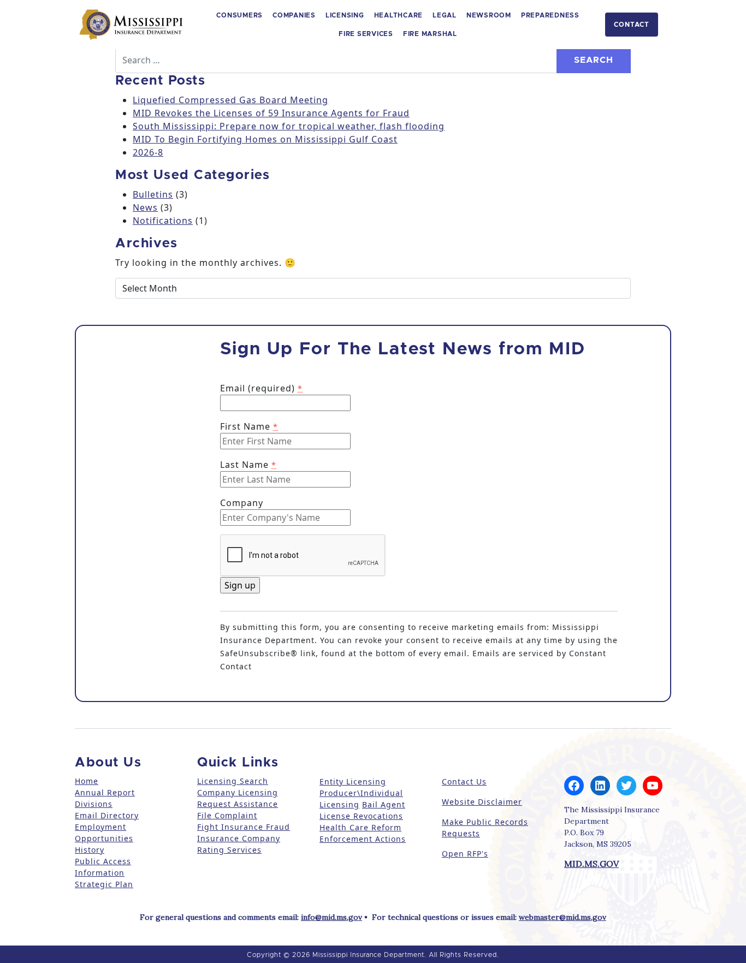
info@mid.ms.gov (331, 917)
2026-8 (148, 152)
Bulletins (153, 194)
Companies (294, 15)
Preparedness (550, 15)
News (145, 207)
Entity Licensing (352, 781)
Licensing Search (232, 781)
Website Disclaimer (482, 801)
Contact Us (464, 781)
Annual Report (105, 792)
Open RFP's (465, 853)
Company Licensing (237, 792)
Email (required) (261, 388)
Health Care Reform (360, 827)
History (89, 850)
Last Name (248, 465)
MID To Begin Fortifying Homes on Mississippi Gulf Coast (265, 139)
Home (86, 781)
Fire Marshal (430, 34)
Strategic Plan (104, 884)
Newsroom (488, 15)
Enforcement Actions (362, 839)
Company (241, 503)
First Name (249, 426)
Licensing (344, 15)
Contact (631, 24)
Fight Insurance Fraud (243, 827)
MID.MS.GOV (591, 863)
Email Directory (107, 815)
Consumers (239, 15)
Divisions (94, 804)
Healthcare (398, 15)
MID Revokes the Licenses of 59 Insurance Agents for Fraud (271, 113)
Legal (445, 15)
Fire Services (366, 34)
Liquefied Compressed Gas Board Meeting (230, 100)
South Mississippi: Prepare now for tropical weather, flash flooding (289, 126)
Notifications (163, 221)
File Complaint (227, 815)
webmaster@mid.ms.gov (562, 917)
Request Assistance (237, 804)
